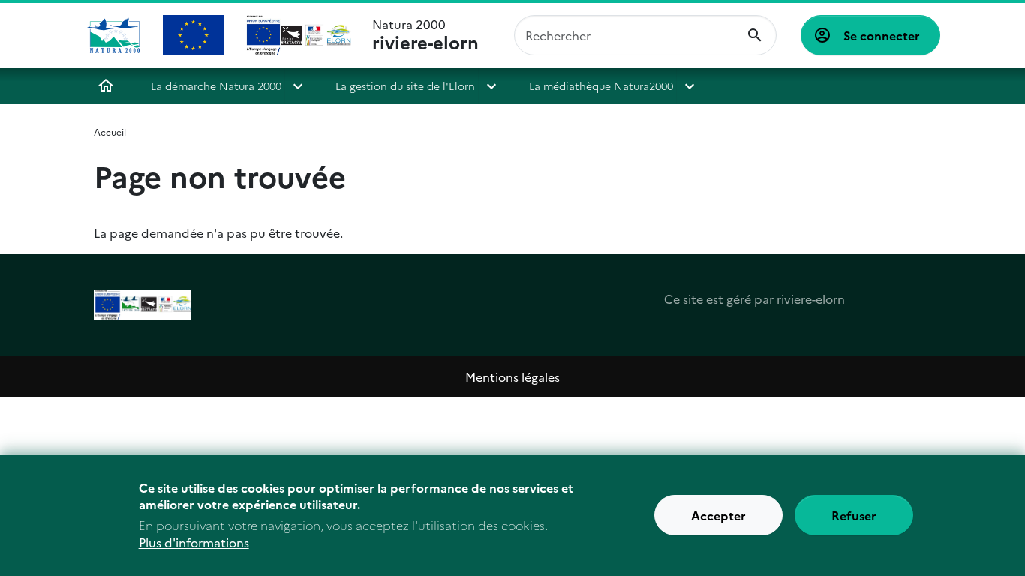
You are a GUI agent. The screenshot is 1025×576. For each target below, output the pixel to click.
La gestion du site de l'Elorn (405, 85)
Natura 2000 (425, 35)
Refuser (853, 516)
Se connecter (881, 35)
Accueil (106, 86)
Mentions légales (512, 376)
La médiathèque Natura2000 (601, 85)
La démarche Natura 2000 (216, 85)
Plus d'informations (194, 543)
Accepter (718, 516)
